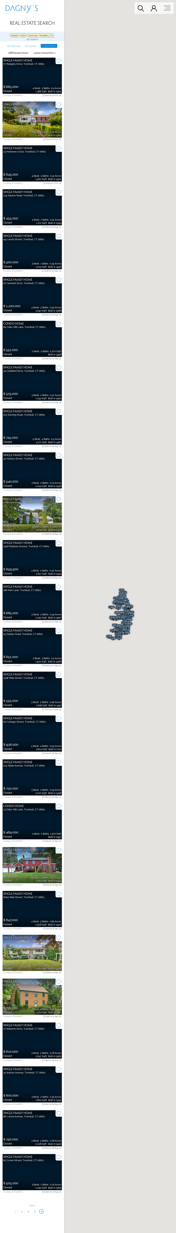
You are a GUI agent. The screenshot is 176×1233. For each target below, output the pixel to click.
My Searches (13, 46)
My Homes (30, 46)
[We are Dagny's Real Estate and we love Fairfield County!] (21, 8)
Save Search (50, 46)
